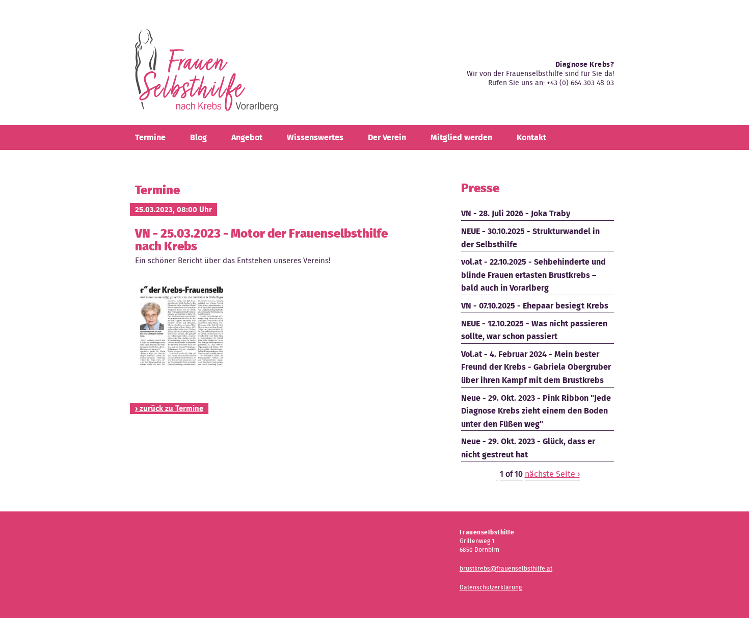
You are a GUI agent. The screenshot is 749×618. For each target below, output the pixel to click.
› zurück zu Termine (169, 408)
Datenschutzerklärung (491, 587)
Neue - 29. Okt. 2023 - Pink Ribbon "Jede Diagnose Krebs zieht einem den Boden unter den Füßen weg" (536, 411)
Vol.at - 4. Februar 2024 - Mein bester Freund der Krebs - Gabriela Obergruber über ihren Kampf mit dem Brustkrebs (536, 367)
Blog (198, 137)
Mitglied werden (461, 137)
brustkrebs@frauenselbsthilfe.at (506, 568)
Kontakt (531, 137)
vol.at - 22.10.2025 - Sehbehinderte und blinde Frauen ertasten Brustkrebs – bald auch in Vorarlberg (533, 275)
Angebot (246, 137)
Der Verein (387, 137)
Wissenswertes (315, 137)
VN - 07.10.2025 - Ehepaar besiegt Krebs (534, 306)
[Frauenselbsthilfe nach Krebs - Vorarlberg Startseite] (206, 74)
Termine (150, 137)
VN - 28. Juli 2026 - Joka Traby (515, 213)
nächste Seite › (552, 474)
